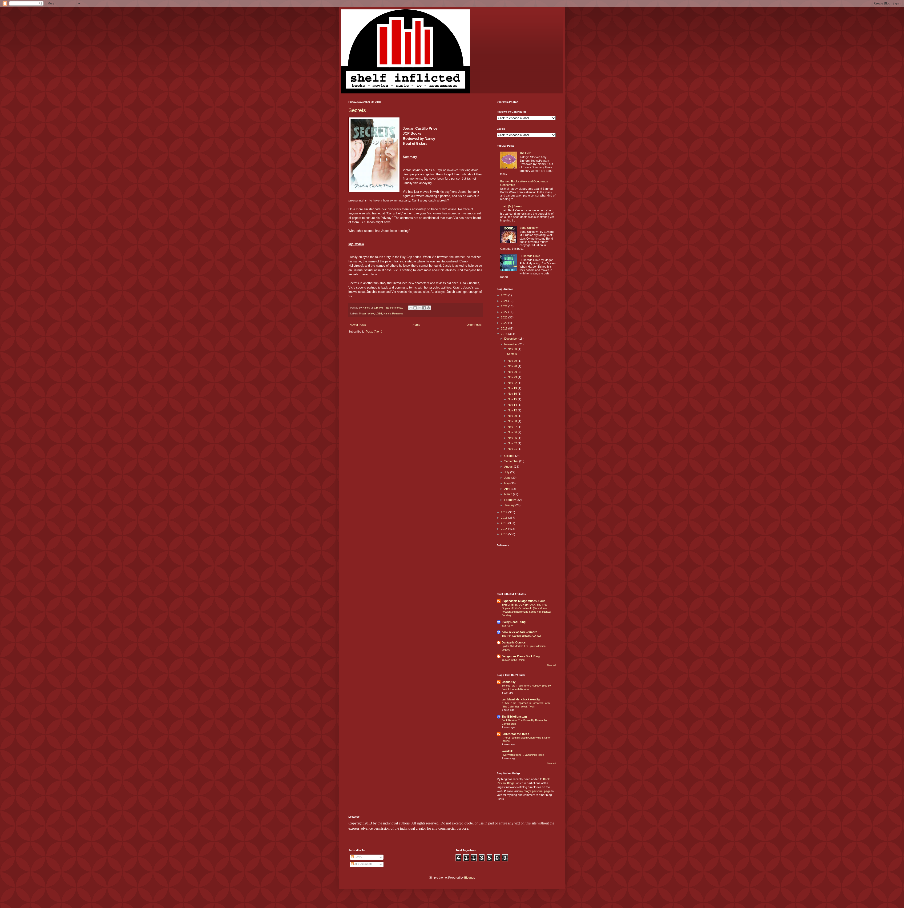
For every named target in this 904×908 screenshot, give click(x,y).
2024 (504, 301)
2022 (504, 312)
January (509, 505)
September (511, 461)
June (507, 477)
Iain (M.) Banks (512, 206)
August (509, 466)
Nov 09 (513, 416)
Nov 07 (513, 427)
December (511, 338)
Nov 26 (513, 372)
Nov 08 (513, 421)
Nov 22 (513, 383)
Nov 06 (513, 432)
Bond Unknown (529, 227)
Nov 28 (513, 366)
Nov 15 (513, 399)
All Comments (363, 864)
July (507, 472)
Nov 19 (513, 388)
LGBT (378, 313)
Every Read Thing (513, 622)
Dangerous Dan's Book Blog (521, 656)
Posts (358, 857)
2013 (504, 534)
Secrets (357, 110)
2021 (504, 317)
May (507, 483)
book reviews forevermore (519, 632)
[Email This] (410, 307)
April (507, 488)
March (508, 494)
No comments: (395, 307)
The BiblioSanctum (514, 716)
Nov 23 (513, 377)
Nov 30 (513, 349)
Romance (397, 313)
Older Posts (474, 324)
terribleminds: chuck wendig (521, 699)
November (511, 344)
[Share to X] (419, 307)
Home (416, 324)
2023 (504, 306)
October (509, 456)
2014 (504, 528)
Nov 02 (513, 443)
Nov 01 (513, 448)
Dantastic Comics (514, 642)
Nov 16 (513, 393)
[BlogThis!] (415, 307)
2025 (504, 295)
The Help (525, 153)
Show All (551, 665)
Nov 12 (513, 410)
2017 (504, 512)
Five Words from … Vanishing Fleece (523, 754)
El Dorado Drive (530, 256)
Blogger (469, 877)
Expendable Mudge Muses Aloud (523, 601)
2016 (504, 517)
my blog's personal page (535, 791)
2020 (504, 323)
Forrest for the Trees (515, 734)
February (510, 500)
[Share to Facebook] (424, 307)
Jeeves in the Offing (513, 660)
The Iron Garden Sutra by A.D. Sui (521, 635)
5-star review (366, 313)
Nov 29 (513, 360)
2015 (504, 523)
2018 (504, 334)
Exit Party (507, 625)
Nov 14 (513, 404)
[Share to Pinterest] (428, 307)
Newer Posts (358, 324)
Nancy (387, 313)
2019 (504, 328)
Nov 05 (513, 438)
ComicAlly (509, 682)
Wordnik (507, 751)
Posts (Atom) (374, 331)
